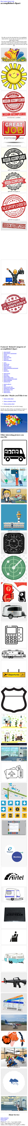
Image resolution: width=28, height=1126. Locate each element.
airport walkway (7, 384)
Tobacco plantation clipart (10, 401)
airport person (7, 373)
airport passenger (8, 360)
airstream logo (7, 381)
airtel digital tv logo (8, 389)
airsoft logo (6, 371)
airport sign (6, 365)
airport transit (7, 391)
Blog (2, 1)
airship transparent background (11, 368)
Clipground (7, 1121)
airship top (6, 358)
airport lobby (7, 376)
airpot (5, 362)
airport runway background (10, 353)
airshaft (5, 354)
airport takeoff (7, 352)
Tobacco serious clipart (9, 404)
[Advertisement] (14, 20)
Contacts (5, 1)
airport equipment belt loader (10, 379)
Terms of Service (5, 1118)
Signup (9, 1)
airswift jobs (6, 364)
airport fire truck (7, 357)
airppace (6, 369)
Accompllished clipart (6, 60)
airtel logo (6, 374)
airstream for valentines (9, 388)
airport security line (8, 387)
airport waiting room (8, 377)
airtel (5, 385)
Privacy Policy (4, 1119)
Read (2, 413)
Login (12, 1)
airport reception (7, 366)
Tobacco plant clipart (8, 398)
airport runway (7, 392)
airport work (6, 356)
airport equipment (8, 380)
